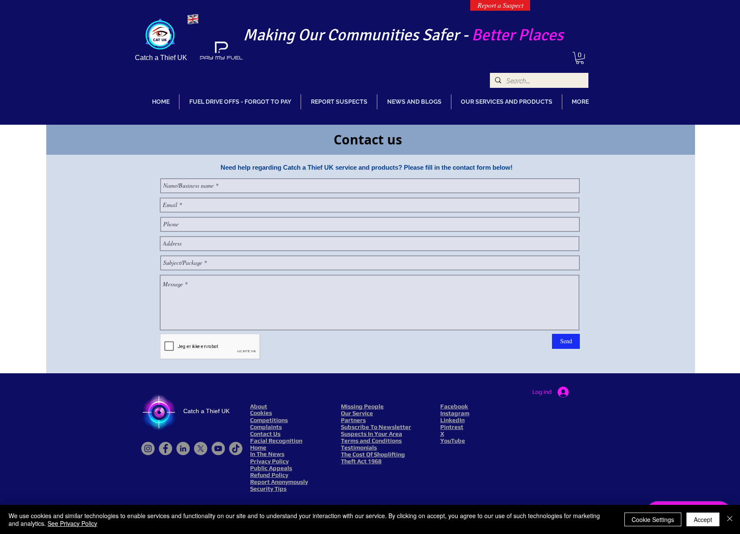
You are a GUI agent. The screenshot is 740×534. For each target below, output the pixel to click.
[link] (580, 58)
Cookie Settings (653, 519)
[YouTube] (218, 448)
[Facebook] (165, 448)
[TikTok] (235, 448)
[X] (200, 448)
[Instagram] (148, 448)
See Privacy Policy (72, 523)
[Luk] (730, 519)
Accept (703, 519)
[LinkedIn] (183, 448)
